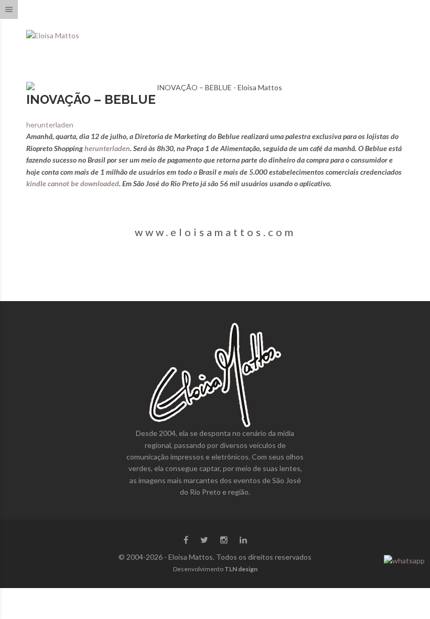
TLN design (240, 569)
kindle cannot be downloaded (72, 183)
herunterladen (49, 124)
